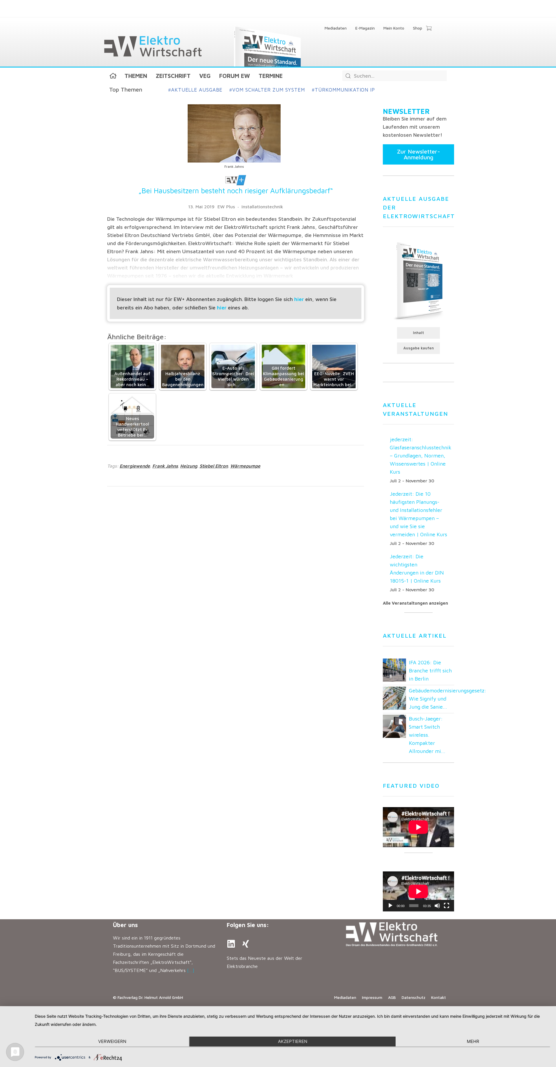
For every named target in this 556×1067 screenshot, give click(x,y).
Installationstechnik (262, 206)
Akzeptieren (292, 1041)
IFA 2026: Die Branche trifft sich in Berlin (430, 670)
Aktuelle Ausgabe (195, 90)
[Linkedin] (231, 944)
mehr (473, 1041)
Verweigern (112, 1041)
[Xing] (245, 944)
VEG (205, 75)
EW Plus (226, 206)
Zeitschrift (173, 75)
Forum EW (234, 75)
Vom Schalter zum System (267, 90)
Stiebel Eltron (214, 465)
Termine (271, 75)
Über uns (125, 925)
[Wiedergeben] (390, 906)
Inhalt (418, 333)
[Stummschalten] (437, 906)
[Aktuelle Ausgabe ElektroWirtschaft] (418, 280)
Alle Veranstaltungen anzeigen (415, 603)
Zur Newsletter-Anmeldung (418, 154)
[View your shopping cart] (428, 28)
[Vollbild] (446, 906)
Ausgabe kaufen (418, 348)
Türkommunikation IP (343, 90)
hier (299, 299)
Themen (136, 75)
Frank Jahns (165, 465)
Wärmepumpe (245, 465)
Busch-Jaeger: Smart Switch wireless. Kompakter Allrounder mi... (427, 735)
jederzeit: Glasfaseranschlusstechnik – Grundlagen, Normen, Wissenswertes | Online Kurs (420, 455)
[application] (418, 891)
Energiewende (135, 465)
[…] (190, 970)
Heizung (188, 465)
